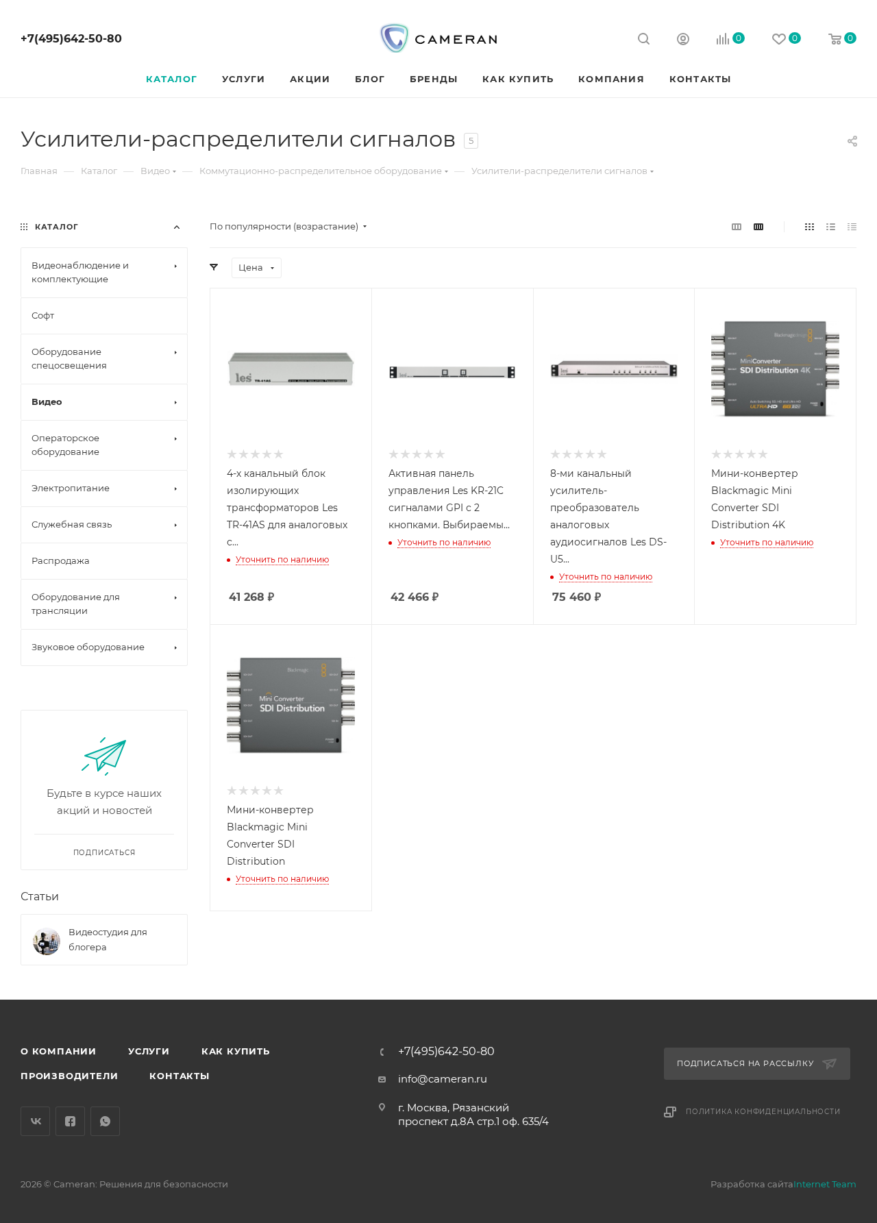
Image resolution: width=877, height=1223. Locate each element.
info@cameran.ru (442, 1078)
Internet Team (824, 1183)
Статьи (40, 896)
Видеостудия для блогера (108, 939)
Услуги (149, 1051)
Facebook (70, 1121)
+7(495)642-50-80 (71, 38)
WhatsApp (105, 1121)
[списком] (831, 226)
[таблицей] (852, 226)
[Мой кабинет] (683, 40)
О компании (59, 1051)
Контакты (179, 1075)
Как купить (235, 1051)
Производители (69, 1075)
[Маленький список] (736, 226)
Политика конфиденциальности (763, 1111)
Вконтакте (35, 1121)
